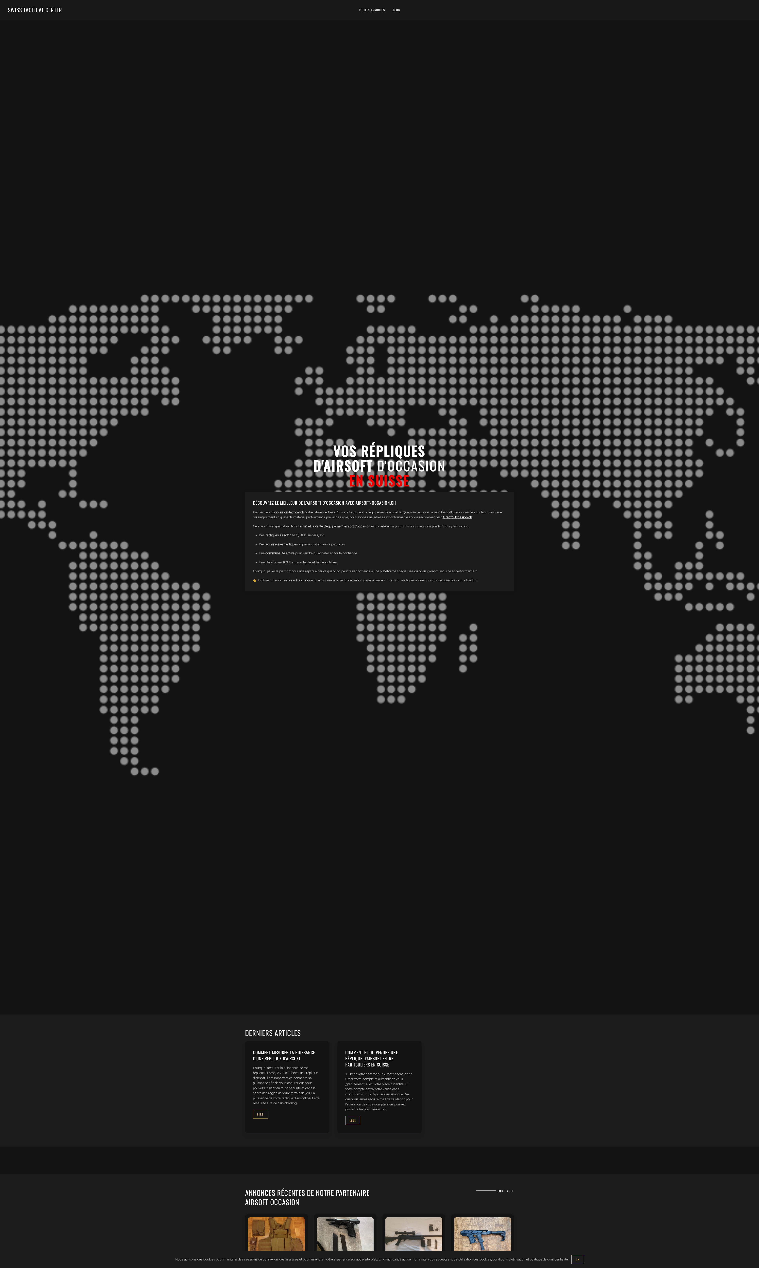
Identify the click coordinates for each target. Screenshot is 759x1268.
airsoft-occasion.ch (303, 580)
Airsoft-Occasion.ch (457, 517)
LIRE (260, 1114)
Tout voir (506, 1191)
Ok (578, 1260)
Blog (396, 10)
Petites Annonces (372, 10)
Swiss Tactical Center (35, 10)
